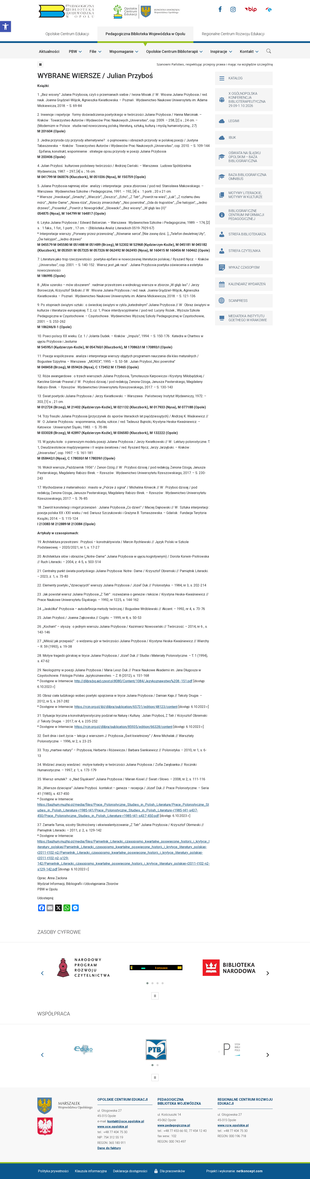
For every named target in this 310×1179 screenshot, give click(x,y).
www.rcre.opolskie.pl (233, 1125)
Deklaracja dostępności (130, 1171)
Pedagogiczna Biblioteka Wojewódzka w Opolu (145, 34)
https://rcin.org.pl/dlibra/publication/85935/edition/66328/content (123, 727)
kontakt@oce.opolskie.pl (125, 1121)
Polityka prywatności (53, 1171)
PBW (73, 51)
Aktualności (49, 51)
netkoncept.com (249, 1171)
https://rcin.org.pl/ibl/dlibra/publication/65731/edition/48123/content (126, 707)
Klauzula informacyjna (91, 1171)
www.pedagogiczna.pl (174, 1125)
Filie (93, 51)
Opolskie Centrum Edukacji (67, 34)
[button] (5, 26)
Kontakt (247, 51)
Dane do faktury (109, 1148)
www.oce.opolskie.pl (112, 1126)
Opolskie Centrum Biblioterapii (172, 51)
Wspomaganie (121, 51)
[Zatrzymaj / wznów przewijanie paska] (40, 64)
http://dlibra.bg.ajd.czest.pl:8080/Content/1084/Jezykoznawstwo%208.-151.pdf (133, 681)
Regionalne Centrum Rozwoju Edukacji (233, 34)
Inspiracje (218, 51)
